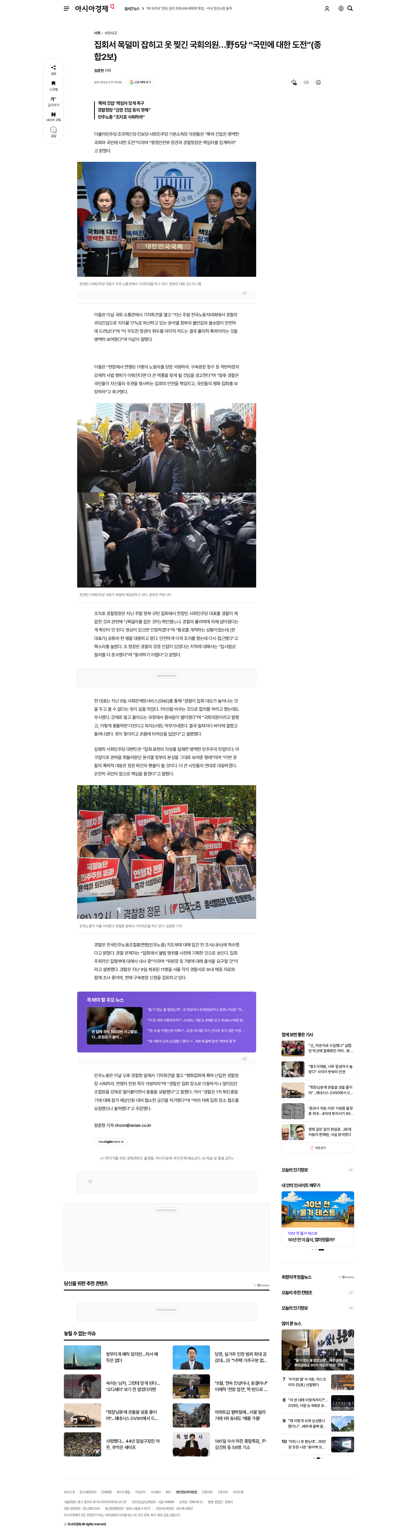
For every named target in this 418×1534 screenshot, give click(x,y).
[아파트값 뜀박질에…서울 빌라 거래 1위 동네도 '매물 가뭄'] (191, 1426)
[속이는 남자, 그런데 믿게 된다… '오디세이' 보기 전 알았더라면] (82, 1397)
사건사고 (110, 33)
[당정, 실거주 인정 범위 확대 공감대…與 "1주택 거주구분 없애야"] (191, 1368)
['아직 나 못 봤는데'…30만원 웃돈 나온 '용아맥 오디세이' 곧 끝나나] (342, 1451)
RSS (168, 1492)
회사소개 (69, 1492)
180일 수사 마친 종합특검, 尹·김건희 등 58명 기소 (241, 1444)
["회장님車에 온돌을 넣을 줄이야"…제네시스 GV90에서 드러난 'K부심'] (293, 1097)
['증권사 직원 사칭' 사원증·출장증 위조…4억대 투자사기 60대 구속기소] (293, 1118)
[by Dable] (261, 1285)
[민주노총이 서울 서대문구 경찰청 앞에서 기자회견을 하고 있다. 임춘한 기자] (166, 852)
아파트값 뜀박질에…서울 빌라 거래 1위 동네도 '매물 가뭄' (240, 1415)
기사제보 (155, 1492)
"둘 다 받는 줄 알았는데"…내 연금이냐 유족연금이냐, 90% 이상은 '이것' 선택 (196, 1010)
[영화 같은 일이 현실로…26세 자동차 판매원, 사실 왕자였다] (293, 1139)
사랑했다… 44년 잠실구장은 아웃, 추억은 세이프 (133, 1444)
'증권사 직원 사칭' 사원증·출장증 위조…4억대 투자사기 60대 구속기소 (331, 1111)
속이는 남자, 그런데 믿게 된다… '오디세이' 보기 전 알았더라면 (133, 1386)
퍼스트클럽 (123, 1492)
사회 (97, 33)
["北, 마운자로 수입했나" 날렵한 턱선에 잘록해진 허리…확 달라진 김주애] (293, 1055)
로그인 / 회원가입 (327, 8)
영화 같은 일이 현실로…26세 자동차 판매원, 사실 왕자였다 (329, 1132)
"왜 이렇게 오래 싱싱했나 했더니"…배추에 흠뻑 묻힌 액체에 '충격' (191, 1041)
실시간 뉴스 (131, 8)
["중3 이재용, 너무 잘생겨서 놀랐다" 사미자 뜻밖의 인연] (293, 1076)
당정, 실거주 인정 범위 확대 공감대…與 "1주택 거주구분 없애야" (241, 1357)
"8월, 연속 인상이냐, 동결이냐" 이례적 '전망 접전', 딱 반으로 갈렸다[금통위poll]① (241, 1386)
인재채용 (106, 1492)
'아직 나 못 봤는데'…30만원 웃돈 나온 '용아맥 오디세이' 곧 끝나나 (307, 1447)
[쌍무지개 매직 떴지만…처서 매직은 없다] (82, 1368)
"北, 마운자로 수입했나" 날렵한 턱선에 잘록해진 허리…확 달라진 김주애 (331, 1048)
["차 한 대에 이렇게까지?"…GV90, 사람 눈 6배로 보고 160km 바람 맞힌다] (342, 1410)
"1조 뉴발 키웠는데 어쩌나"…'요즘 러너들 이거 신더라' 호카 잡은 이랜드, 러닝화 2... (196, 1031)
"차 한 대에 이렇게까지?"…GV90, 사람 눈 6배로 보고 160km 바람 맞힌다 (196, 1020)
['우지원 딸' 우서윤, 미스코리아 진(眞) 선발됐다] (342, 1389)
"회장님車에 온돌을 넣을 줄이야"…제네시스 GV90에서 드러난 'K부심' (331, 1090)
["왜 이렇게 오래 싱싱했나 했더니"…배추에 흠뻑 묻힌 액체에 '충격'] (342, 1430)
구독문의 (140, 1492)
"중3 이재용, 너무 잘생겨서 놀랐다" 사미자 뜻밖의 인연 (330, 1069)
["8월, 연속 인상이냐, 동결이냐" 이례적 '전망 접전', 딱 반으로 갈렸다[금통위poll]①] (191, 1397)
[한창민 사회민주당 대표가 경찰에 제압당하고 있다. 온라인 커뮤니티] (166, 495)
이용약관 (207, 1492)
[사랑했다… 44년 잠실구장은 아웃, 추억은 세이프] (82, 1455)
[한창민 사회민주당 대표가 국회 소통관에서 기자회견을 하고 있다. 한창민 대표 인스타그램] (166, 219)
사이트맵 (238, 1492)
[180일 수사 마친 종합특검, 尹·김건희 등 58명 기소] (191, 1455)
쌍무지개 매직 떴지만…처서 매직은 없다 (132, 1357)
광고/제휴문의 (87, 1492)
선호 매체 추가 (142, 82)
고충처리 (222, 1492)
